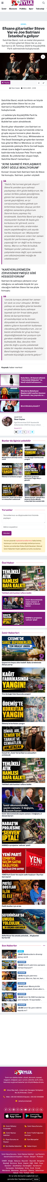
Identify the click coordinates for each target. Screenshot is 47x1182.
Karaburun (37, 1166)
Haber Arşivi (32, 1146)
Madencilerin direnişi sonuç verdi (12, 458)
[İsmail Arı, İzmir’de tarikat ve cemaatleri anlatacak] (12, 490)
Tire (21, 1173)
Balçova (17, 1161)
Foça (41, 1163)
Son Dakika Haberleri (14, 1146)
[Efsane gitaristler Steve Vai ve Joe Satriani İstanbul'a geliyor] (23, 66)
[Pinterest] (14, 1109)
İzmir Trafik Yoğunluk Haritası (33, 1134)
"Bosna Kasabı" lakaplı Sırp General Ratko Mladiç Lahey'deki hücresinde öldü (34, 499)
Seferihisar (39, 1170)
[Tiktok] (29, 1109)
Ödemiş (31, 1170)
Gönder (6, 533)
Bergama (40, 1161)
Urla (32, 1173)
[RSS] (41, 1109)
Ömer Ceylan (15, 88)
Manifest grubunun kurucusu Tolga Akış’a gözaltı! (32, 478)
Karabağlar (27, 1166)
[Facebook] (20, 432)
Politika (22, 9)
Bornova (13, 1163)
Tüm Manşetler (33, 1139)
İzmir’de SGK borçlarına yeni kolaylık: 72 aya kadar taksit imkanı (31, 998)
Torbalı (26, 1173)
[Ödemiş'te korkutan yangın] (12, 469)
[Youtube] (25, 1109)
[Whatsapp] (37, 1109)
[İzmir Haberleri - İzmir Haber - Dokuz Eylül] (22, 3)
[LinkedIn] (21, 1109)
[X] (10, 1109)
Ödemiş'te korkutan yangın (12, 477)
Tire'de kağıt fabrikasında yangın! (34, 458)
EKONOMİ (21, 962)
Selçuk (15, 1173)
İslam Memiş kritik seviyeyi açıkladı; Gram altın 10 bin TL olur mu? (31, 988)
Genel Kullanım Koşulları (13, 1157)
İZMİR (4, 1161)
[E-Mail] (16, 432)
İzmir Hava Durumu (34, 1126)
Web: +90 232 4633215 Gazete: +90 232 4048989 (25, 1097)
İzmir (4, 9)
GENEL (23, 24)
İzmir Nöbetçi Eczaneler (9, 1127)
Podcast (40, 1157)
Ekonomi (13, 9)
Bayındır (25, 1161)
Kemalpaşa (19, 1168)
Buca (20, 1163)
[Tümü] (44, 945)
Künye (26, 1157)
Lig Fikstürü (39, 1154)
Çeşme (25, 1163)
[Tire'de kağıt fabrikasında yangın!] (34, 450)
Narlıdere (23, 1170)
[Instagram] (28, 432)
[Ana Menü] (2, 3)
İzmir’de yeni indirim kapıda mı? (30, 1009)
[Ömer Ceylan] (7, 421)
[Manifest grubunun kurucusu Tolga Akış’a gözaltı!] (34, 469)
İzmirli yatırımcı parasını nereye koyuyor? (31, 966)
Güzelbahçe (17, 1166)
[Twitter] (24, 432)
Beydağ (6, 1163)
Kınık (32, 1168)
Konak (37, 1168)
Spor (31, 9)
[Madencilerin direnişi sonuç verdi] (12, 450)
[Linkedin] (32, 432)
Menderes (6, 1170)
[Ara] (43, 3)
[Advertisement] (23, 1040)
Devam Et (17, 428)
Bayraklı (33, 1161)
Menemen (15, 1170)
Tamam (36, 1179)
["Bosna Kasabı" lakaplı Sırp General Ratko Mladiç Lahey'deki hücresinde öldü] (34, 490)
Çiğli (31, 1163)
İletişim (33, 1157)
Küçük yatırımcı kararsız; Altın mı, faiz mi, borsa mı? (31, 977)
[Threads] (33, 1109)
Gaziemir (8, 1166)
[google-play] (33, 1116)
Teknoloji (40, 9)
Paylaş (6, 83)
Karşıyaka (10, 1168)
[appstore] (13, 1116)
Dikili (36, 1163)
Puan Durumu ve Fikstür (10, 1140)
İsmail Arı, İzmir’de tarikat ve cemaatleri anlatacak (12, 498)
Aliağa (10, 1161)
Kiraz (27, 1168)
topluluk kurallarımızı (24, 541)
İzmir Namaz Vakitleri (9, 1134)
